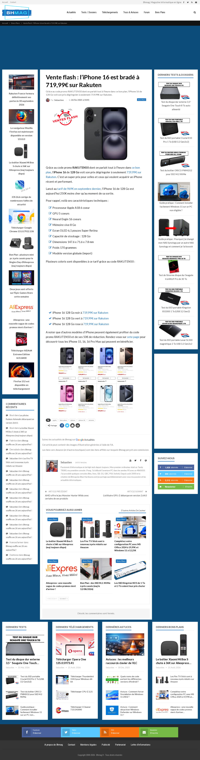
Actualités (71, 12)
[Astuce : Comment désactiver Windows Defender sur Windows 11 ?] (112, 710)
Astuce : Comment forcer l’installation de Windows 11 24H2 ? (132, 694)
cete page (133, 337)
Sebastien (14, 458)
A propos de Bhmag (54, 744)
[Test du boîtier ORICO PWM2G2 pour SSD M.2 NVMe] (12, 695)
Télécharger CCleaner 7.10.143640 (80, 708)
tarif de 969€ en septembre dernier (79, 188)
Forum (147, 12)
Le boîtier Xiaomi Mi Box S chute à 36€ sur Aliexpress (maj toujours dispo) (21, 168)
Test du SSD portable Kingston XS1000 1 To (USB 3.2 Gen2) (176, 309)
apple (55, 420)
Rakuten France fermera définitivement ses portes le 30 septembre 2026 (21, 99)
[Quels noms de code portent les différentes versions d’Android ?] (112, 679)
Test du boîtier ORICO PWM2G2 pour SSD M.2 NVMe (176, 172)
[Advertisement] (100, 47)
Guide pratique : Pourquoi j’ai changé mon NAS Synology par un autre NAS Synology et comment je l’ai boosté (176, 243)
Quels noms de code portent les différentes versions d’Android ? (130, 679)
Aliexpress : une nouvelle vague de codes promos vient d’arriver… (181, 709)
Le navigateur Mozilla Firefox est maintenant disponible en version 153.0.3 (21, 134)
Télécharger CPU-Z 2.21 (81, 691)
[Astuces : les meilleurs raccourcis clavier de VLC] (125, 644)
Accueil (5, 2)
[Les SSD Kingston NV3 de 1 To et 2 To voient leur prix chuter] (130, 569)
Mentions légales (88, 744)
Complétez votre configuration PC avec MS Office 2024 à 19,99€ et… (182, 694)
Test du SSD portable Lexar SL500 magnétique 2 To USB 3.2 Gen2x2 (176, 342)
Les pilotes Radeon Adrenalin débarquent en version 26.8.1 (20, 419)
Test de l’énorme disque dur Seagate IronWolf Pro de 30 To (176, 277)
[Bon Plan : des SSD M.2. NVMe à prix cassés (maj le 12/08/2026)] (96, 569)
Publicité (106, 744)
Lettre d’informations (140, 744)
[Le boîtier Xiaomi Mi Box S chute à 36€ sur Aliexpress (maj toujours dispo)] (62, 527)
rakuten (91, 420)
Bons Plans (160, 12)
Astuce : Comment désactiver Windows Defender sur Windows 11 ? (131, 711)
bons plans (63, 420)
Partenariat (120, 744)
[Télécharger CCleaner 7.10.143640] (62, 710)
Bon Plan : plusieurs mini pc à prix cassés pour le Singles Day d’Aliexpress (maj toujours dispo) (21, 260)
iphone (72, 420)
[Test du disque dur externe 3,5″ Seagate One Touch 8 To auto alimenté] (25, 644)
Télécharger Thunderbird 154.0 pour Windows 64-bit (82, 679)
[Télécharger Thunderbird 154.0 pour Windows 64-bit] (62, 679)
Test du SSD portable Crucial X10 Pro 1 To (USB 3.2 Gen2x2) (176, 140)
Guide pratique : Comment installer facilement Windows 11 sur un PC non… (31, 711)
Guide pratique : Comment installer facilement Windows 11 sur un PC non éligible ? (176, 206)
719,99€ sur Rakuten (95, 312)
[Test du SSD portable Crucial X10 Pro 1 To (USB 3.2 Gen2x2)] (12, 679)
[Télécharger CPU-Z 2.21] (62, 695)
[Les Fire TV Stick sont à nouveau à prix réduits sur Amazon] (96, 527)
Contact (13, 2)
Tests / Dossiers (88, 12)
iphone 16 (81, 420)
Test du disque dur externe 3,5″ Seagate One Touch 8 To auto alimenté (176, 106)
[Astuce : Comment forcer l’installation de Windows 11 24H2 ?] (112, 695)
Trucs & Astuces (130, 12)
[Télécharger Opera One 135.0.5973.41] (75, 644)
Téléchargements (110, 12)
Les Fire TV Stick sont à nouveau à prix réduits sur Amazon (19, 462)
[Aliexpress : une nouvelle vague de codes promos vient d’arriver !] (62, 569)
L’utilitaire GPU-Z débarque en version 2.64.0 (125, 495)
